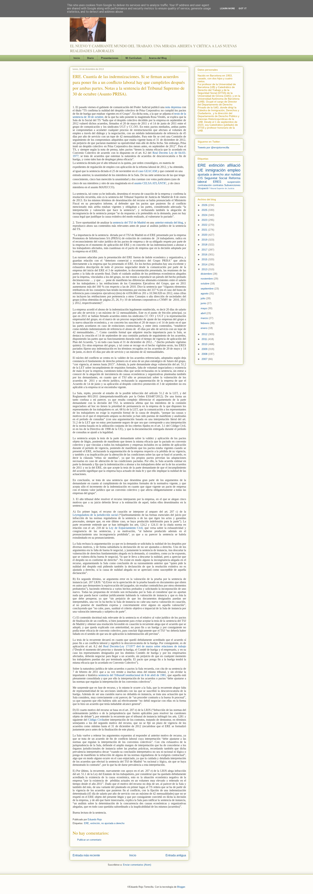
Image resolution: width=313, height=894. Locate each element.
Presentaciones (109, 58)
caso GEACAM (147, 171)
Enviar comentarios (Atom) (137, 864)
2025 (205, 209)
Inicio (77, 58)
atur (227, 174)
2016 (205, 254)
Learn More (227, 8)
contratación (205, 185)
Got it (243, 8)
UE (200, 170)
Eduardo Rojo (95, 819)
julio (203, 298)
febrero (205, 323)
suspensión (233, 181)
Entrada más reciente (86, 855)
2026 (205, 205)
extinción (95, 823)
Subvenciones (232, 185)
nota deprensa (173, 107)
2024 (205, 215)
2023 (205, 219)
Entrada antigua (176, 855)
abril (203, 313)
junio (204, 303)
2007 (205, 359)
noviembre (207, 278)
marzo (205, 318)
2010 (205, 344)
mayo (204, 308)
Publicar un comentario (89, 839)
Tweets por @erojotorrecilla (213, 147)
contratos (218, 185)
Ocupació (203, 188)
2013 (205, 269)
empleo (234, 170)
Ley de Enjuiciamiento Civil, (127, 527)
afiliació (233, 165)
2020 (205, 234)
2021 (205, 229)
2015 (205, 259)
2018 (205, 244)
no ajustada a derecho (112, 823)
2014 (205, 264)
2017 (205, 249)
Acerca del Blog (158, 58)
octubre (205, 283)
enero (204, 328)
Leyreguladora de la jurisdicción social (96, 514)
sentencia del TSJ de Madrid (129, 222)
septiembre (207, 288)
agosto (205, 293)
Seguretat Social (215, 178)
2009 (205, 349)
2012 (205, 334)
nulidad (235, 174)
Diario (90, 58)
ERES (217, 181)
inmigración (215, 170)
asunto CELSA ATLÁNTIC (150, 183)
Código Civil (95, 719)
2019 (205, 239)
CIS (200, 178)
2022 (205, 224)
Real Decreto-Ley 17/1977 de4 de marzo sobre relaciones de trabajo (144, 646)
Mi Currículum (134, 58)
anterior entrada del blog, (169, 222)
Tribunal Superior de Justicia (221, 188)
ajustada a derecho (211, 174)
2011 (205, 339)
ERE (86, 823)
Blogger (181, 886)
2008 (205, 353)
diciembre (207, 273)
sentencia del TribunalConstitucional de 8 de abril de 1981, (132, 675)
